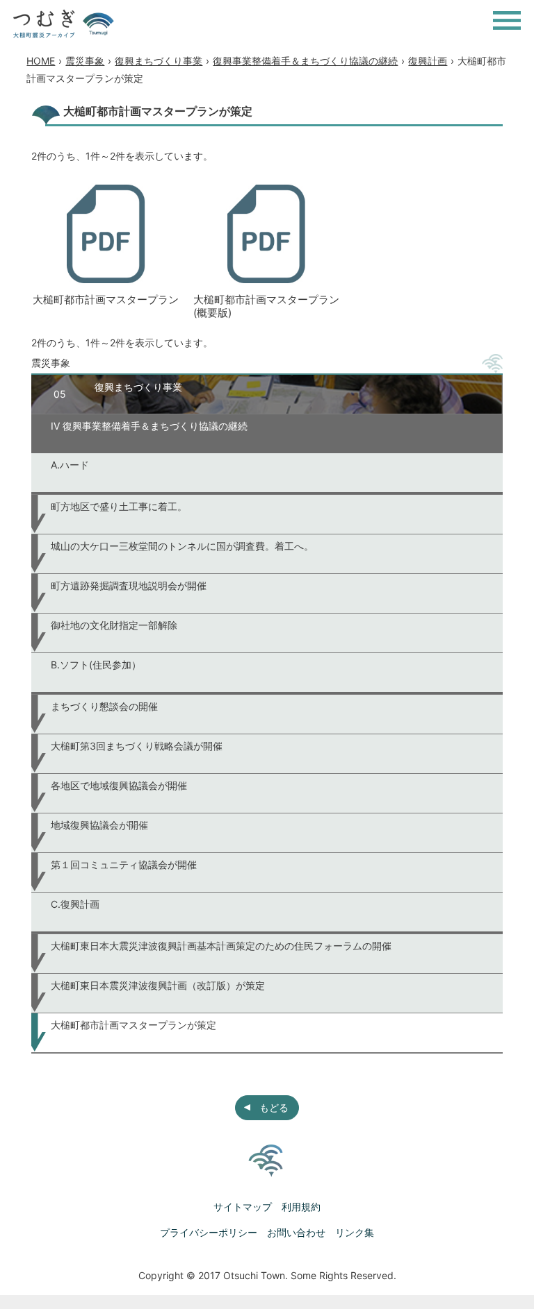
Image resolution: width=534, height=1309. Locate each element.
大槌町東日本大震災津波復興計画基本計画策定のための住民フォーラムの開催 (221, 946)
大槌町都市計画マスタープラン (106, 299)
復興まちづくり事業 (158, 61)
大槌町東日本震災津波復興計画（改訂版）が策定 (158, 985)
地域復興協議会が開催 (99, 825)
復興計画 (427, 61)
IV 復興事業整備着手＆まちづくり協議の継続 (149, 426)
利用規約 (301, 1207)
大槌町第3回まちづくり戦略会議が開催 (136, 746)
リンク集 (354, 1232)
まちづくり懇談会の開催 (104, 706)
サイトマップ (242, 1207)
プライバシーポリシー (208, 1232)
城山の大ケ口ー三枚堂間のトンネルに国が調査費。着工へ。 (182, 546)
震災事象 (84, 61)
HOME (40, 61)
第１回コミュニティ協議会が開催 (124, 864)
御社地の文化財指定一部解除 (114, 625)
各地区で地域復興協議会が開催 (119, 785)
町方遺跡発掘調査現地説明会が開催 (129, 585)
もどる (274, 1107)
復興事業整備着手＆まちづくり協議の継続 (305, 61)
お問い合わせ (296, 1232)
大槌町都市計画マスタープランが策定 (133, 1025)
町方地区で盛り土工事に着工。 (119, 506)
